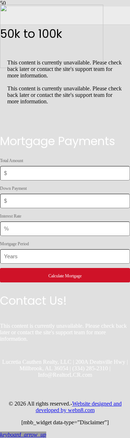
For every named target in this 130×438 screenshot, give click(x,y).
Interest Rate (10, 216)
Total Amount (11, 160)
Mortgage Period (14, 243)
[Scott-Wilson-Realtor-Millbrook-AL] (51, 66)
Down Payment (13, 188)
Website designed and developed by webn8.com (79, 407)
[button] (23, 435)
